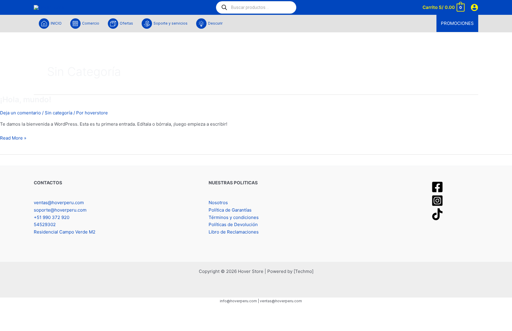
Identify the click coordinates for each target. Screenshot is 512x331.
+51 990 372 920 (51, 217)
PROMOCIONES (457, 23)
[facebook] (438, 187)
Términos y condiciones (234, 217)
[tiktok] (438, 214)
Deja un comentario (20, 113)
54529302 (45, 224)
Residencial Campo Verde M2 (64, 232)
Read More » (13, 138)
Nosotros (218, 202)
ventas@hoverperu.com (59, 202)
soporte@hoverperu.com (60, 210)
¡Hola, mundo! (25, 99)
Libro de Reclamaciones (234, 232)
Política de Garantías (230, 210)
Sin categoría (58, 113)
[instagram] (438, 201)
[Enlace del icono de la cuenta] (474, 7)
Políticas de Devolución (233, 224)
